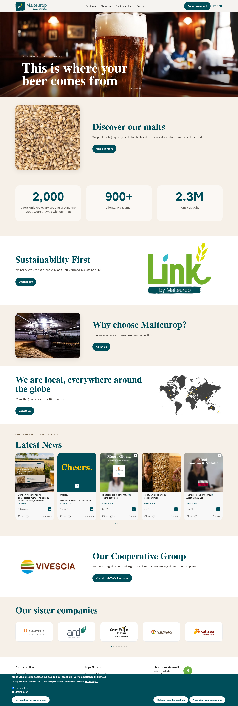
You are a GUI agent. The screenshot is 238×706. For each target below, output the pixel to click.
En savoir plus (91, 682)
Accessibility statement (99, 674)
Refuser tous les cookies (171, 700)
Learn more (26, 281)
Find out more (104, 148)
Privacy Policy (23, 674)
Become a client (197, 6)
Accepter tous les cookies (207, 700)
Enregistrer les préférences (30, 700)
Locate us (25, 411)
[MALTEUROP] (31, 6)
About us (106, 6)
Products (91, 6)
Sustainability (123, 6)
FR (214, 6)
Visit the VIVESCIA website (112, 578)
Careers (140, 6)
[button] (111, 646)
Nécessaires (21, 688)
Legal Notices (93, 667)
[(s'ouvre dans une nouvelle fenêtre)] (34, 632)
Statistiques (21, 692)
